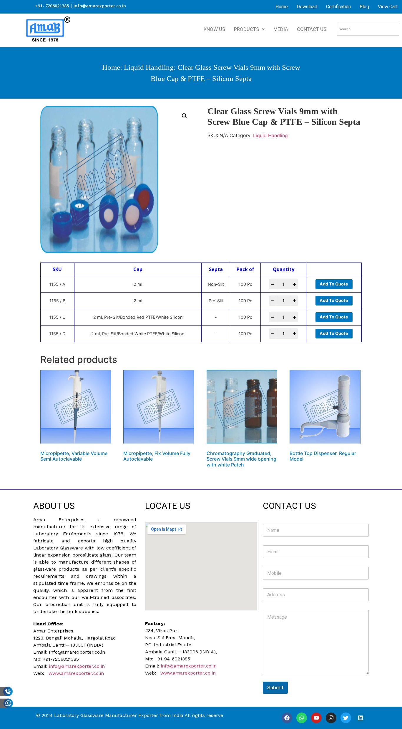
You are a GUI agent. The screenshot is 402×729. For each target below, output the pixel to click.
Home (281, 6)
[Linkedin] (360, 718)
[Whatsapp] (301, 718)
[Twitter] (345, 718)
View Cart (388, 6)
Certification (338, 6)
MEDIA (280, 29)
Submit (275, 687)
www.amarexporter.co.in (76, 673)
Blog (364, 6)
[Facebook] (287, 718)
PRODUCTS (246, 29)
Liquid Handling (149, 67)
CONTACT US (311, 29)
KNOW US (214, 29)
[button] (184, 116)
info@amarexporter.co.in (77, 666)
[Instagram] (331, 718)
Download (307, 6)
